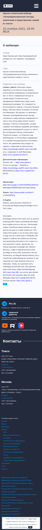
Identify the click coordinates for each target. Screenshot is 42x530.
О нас (3, 466)
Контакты (4, 469)
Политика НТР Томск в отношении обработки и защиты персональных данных (19, 496)
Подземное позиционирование (13, 457)
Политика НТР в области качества (12, 500)
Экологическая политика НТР (10, 514)
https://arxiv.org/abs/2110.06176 (15, 155)
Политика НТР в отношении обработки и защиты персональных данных (17, 484)
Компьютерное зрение (10, 446)
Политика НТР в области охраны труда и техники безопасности (17, 504)
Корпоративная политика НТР (11, 508)
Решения (4, 429)
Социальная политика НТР (10, 511)
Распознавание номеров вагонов (14, 460)
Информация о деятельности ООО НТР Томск (16, 480)
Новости (4, 424)
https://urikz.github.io (23, 162)
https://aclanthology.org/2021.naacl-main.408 (20, 149)
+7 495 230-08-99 (7, 398)
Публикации (5, 427)
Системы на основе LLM (11, 449)
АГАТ (5, 432)
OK (30, 527)
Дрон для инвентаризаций (11, 443)
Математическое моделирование (14, 441)
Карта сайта (5, 517)
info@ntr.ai (4, 364)
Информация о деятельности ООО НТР (14, 477)
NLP (5, 284)
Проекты (4, 421)
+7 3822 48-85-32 (7, 367)
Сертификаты (5, 463)
